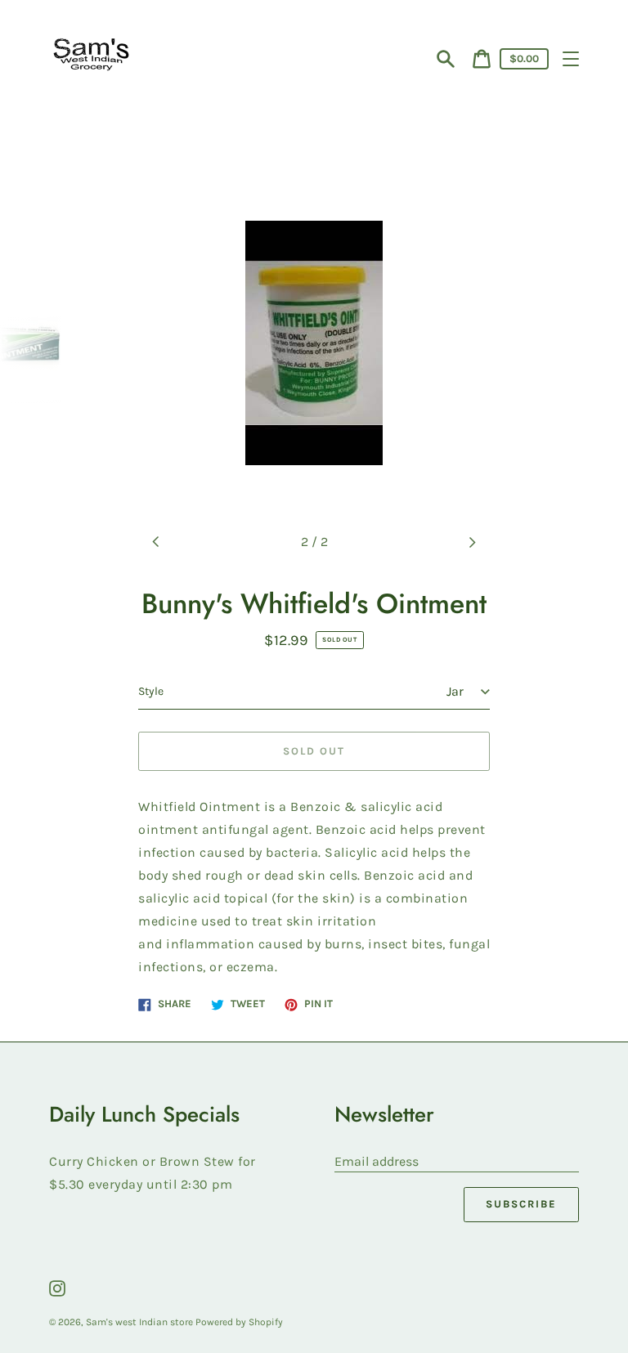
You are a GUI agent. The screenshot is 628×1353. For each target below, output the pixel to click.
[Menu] (571, 59)
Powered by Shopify (239, 1322)
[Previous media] (156, 542)
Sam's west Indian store (140, 1322)
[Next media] (472, 542)
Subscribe (521, 1204)
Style (151, 691)
